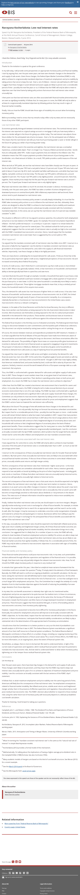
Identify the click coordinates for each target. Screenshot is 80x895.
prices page (29, 771)
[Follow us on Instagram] (27, 873)
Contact (4, 893)
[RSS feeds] (20, 873)
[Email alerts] (3, 877)
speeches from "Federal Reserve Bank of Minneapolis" (26, 824)
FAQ (3, 891)
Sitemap (4, 888)
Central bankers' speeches (11, 19)
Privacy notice (44, 893)
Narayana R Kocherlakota (18, 47)
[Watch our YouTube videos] (17, 873)
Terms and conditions (46, 888)
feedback (68, 3)
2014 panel (15, 766)
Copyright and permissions (47, 891)
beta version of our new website (22, 3)
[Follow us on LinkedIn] (13, 873)
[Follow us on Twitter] (10, 873)
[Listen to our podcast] (24, 873)
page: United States (15, 827)
